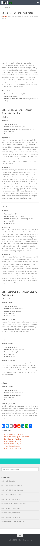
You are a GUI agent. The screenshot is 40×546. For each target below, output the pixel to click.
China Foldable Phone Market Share (13, 490)
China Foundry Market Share (11, 499)
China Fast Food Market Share (12, 495)
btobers (5, 16)
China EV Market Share (9, 481)
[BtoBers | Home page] (8, 2)
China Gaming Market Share (11, 508)
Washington (5, 7)
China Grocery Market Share (11, 513)
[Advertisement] (20, 41)
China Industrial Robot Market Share (13, 522)
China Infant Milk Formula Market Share (14, 504)
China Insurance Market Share (12, 517)
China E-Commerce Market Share (12, 485)
